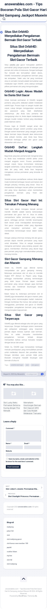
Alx (36, 596)
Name (8, 443)
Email (27, 443)
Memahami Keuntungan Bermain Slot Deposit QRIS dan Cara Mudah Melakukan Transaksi (32, 407)
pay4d (9, 547)
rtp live (9, 556)
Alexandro (21, 374)
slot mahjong (12, 564)
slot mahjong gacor (14, 539)
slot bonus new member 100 (17, 543)
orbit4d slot (14, 65)
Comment (10, 428)
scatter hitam (12, 552)
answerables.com (25, 507)
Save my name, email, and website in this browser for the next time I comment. (22, 460)
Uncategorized (31, 374)
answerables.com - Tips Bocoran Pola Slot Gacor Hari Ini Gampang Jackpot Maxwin (23, 9)
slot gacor (35, 365)
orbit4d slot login (17, 365)
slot (27, 365)
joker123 (10, 531)
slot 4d (9, 560)
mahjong (10, 527)
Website (9, 451)
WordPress (22, 596)
